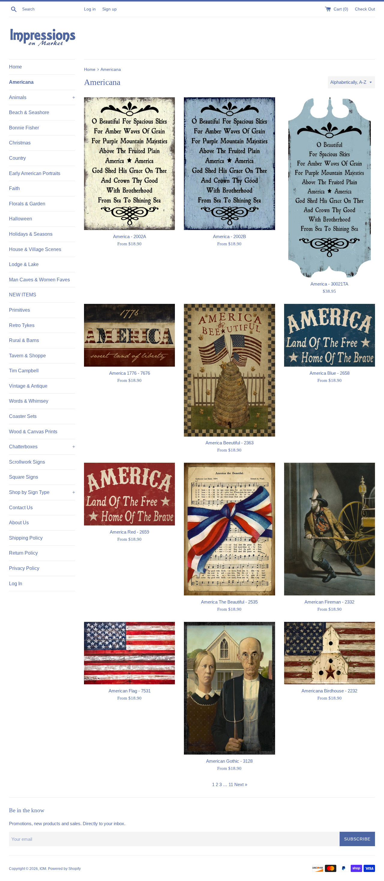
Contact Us (21, 507)
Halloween (20, 218)
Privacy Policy (24, 568)
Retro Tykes (21, 325)
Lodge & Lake (24, 264)
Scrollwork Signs (27, 462)
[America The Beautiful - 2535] (229, 529)
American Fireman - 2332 (329, 601)
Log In (15, 583)
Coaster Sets (23, 416)
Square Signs (23, 477)
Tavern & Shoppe (27, 355)
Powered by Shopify (64, 869)
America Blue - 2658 (330, 373)
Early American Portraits (34, 173)
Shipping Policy (26, 537)
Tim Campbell (24, 370)
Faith (14, 188)
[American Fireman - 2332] (329, 529)
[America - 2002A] (129, 163)
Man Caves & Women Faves (39, 279)
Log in (90, 9)
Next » (240, 784)
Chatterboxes (42, 446)
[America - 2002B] (229, 163)
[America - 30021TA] (329, 187)
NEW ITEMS (22, 294)
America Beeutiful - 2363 (230, 442)
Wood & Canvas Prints (33, 431)
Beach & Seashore (29, 112)
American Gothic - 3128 (229, 761)
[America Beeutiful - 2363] (229, 370)
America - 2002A (129, 236)
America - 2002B (229, 236)
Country (17, 158)
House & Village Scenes (35, 249)
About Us (19, 522)
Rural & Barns (24, 340)
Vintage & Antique (28, 386)
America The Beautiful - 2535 (229, 601)
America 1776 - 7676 (129, 373)
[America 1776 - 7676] (129, 335)
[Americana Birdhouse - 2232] (329, 653)
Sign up (109, 9)
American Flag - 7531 (130, 690)
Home (15, 66)
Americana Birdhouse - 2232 (329, 690)
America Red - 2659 (129, 531)
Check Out (365, 9)
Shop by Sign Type (42, 492)
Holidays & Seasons (30, 234)
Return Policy (23, 553)
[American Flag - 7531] (129, 653)
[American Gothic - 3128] (229, 688)
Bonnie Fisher (24, 127)
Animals (42, 97)
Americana (21, 82)
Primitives (19, 310)
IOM (43, 869)
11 (231, 784)
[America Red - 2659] (129, 494)
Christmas (20, 142)
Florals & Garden (27, 203)
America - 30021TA (329, 283)
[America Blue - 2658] (329, 335)
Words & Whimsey (28, 401)
